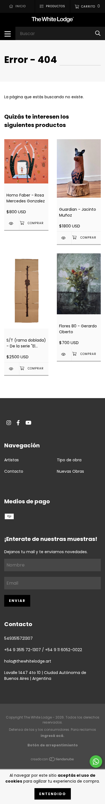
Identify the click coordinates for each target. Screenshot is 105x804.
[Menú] (7, 33)
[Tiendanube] (52, 760)
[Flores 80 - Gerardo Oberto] (64, 354)
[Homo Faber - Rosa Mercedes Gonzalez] (11, 223)
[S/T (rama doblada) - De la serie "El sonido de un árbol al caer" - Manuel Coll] (11, 368)
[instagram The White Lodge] (8, 423)
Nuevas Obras (70, 471)
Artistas (11, 460)
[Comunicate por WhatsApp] (96, 761)
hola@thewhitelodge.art (27, 661)
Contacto (13, 471)
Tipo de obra (69, 460)
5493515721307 (18, 638)
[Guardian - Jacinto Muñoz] (64, 238)
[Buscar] (98, 33)
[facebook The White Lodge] (18, 423)
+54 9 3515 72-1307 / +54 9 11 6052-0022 (43, 650)
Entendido (52, 793)
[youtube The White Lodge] (28, 423)
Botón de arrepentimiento (52, 745)
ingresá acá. (52, 735)
